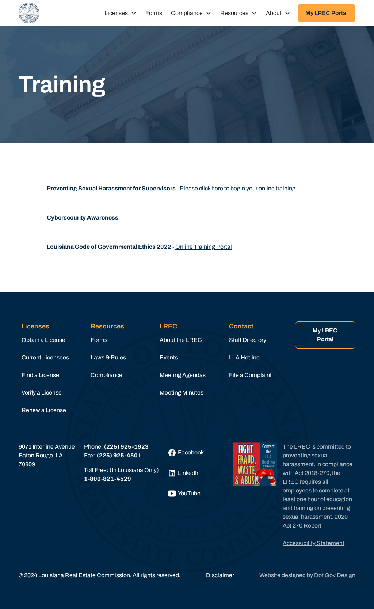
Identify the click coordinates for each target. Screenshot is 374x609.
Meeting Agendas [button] (183, 375)
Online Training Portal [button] (203, 247)
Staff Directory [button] (247, 340)
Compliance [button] (106, 375)
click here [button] (211, 188)
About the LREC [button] (181, 340)
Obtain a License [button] (43, 340)
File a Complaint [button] (250, 375)
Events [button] (169, 357)
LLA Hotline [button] (244, 357)
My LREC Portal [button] (326, 13)
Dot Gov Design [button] (334, 575)
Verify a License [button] (42, 392)
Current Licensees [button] (45, 357)
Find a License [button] (40, 375)
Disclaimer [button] (220, 575)
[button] (29, 13)
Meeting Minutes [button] (181, 392)
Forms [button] (153, 13)
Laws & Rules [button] (108, 357)
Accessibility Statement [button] (313, 543)
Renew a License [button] (44, 410)
